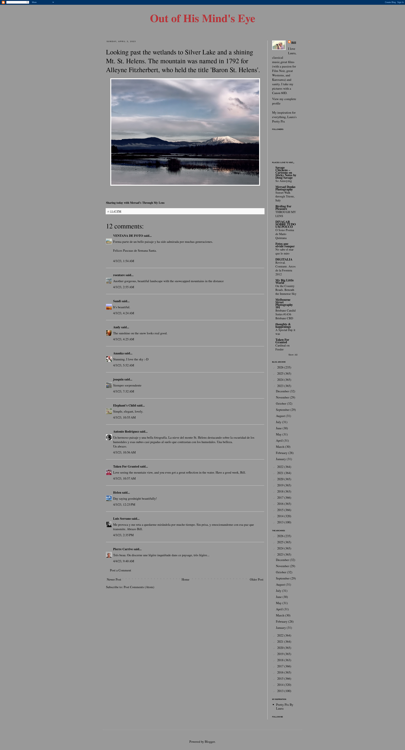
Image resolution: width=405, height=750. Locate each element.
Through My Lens (153, 203)
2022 (280, 467)
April (280, 440)
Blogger (210, 741)
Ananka (118, 353)
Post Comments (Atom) (139, 587)
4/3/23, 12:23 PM (124, 504)
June (279, 428)
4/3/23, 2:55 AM (123, 287)
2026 (280, 367)
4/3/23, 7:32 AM (123, 391)
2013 (280, 522)
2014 (280, 516)
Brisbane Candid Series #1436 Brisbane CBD (285, 314)
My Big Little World (284, 281)
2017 (280, 497)
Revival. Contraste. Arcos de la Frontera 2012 (285, 268)
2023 (280, 386)
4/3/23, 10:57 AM (124, 478)
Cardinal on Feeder (282, 347)
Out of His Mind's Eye (202, 18)
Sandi (117, 301)
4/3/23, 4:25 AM (123, 339)
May (279, 434)
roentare (119, 275)
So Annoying (283, 181)
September (283, 409)
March (280, 446)
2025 (280, 373)
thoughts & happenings (283, 325)
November (283, 397)
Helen (117, 492)
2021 (280, 473)
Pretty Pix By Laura (284, 706)
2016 (280, 504)
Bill (293, 42)
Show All (292, 354)
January (281, 459)
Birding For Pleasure (283, 207)
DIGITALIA (283, 259)
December (283, 391)
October (281, 403)
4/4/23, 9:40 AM (123, 561)
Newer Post (114, 579)
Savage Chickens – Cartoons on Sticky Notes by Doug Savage (285, 172)
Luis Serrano (122, 518)
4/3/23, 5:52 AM (123, 365)
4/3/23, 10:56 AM (124, 452)
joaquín (118, 379)
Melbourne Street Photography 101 (284, 303)
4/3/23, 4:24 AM (123, 313)
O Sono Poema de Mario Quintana (284, 234)
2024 (280, 379)
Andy (116, 327)
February (282, 453)
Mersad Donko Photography (285, 188)
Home (185, 579)
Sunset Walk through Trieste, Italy (285, 196)
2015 (280, 510)
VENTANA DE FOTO (128, 235)
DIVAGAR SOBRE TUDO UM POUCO (285, 224)
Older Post (256, 579)
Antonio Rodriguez (126, 431)
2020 (280, 479)
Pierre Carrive (123, 549)
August (281, 416)
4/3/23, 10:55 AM (124, 417)
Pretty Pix (278, 121)
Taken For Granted (126, 466)
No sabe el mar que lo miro (284, 251)
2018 (280, 491)
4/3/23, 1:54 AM (123, 261)
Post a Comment (120, 570)
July (279, 422)
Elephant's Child (124, 405)
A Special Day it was (285, 332)
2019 (280, 485)
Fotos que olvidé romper (285, 244)
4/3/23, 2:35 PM (123, 535)
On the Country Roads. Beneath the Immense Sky (285, 290)
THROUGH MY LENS (285, 214)
